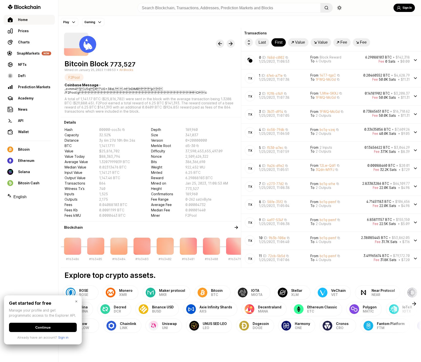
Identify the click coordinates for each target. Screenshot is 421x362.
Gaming (89, 22)
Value (300, 42)
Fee (343, 42)
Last (262, 42)
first (278, 42)
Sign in (63, 337)
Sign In (407, 8)
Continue (43, 327)
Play (66, 22)
